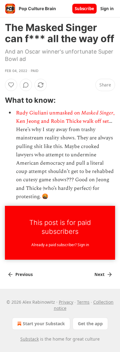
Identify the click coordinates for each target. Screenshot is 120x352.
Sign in (107, 8)
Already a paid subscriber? (60, 244)
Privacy (66, 302)
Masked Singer (97, 113)
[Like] (11, 85)
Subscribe (84, 8)
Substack (29, 339)
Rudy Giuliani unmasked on (48, 113)
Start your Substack (44, 323)
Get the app (90, 323)
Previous (24, 274)
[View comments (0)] (26, 85)
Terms (83, 302)
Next (99, 274)
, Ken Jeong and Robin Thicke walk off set (65, 117)
